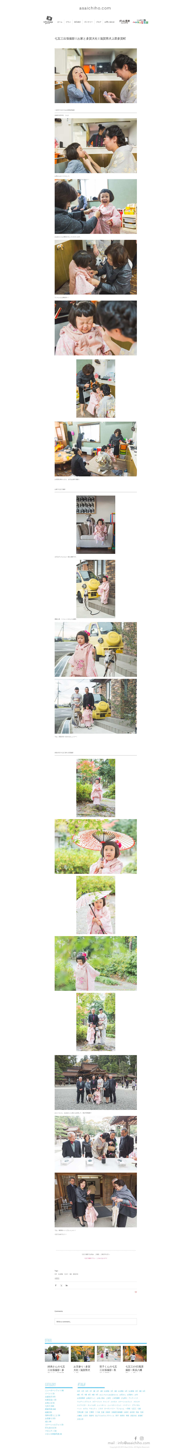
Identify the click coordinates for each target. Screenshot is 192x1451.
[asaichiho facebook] (135, 1438)
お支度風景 (81, 1398)
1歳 (94, 1391)
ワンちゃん (120, 1408)
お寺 (136, 1395)
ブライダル (136, 1405)
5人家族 (131, 1391)
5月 (136, 1391)
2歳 (101, 1391)
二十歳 (97, 1412)
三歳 (86, 1412)
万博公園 (80, 1412)
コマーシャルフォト (125, 1401)
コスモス (114, 1401)
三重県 (91, 1412)
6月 (144, 1391)
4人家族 (121, 1391)
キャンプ (106, 1401)
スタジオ (137, 1401)
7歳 (86, 1395)
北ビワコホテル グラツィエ (104, 1415)
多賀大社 (75, 1274)
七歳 (139, 1408)
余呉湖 (132, 1412)
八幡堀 (79, 1415)
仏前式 (126, 1412)
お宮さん (123, 1395)
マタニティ (93, 1408)
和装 (127, 1415)
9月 (97, 1395)
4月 (126, 1391)
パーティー (127, 1405)
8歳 (93, 1395)
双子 (117, 1415)
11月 (56, 1274)
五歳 (102, 1412)
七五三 (66, 1274)
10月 (78, 1391)
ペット (79, 1408)
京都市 (108, 1412)
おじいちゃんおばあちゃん (109, 1395)
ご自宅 (108, 1398)
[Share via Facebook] (56, 1285)
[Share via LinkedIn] (67, 1285)
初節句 (91, 1415)
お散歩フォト (91, 1398)
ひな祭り (124, 1398)
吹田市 (122, 1415)
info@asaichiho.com (134, 1443)
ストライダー (81, 1405)
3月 (112, 1391)
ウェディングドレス (84, 1401)
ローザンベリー (109, 1408)
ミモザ (100, 1408)
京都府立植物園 (117, 1412)
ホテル (85, 1408)
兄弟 (141, 1412)
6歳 (78, 1395)
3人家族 (60, 1274)
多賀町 (140, 1415)
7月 (82, 1395)
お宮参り (130, 1395)
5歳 (140, 1391)
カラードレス (97, 1401)
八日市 (85, 1415)
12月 (86, 1391)
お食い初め (101, 1398)
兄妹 (137, 1412)
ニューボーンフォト (115, 1405)
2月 (98, 1391)
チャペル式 (92, 1405)
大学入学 (80, 1419)
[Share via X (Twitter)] (61, 1285)
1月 (91, 1391)
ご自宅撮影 (116, 1398)
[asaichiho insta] (141, 1438)
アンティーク (133, 1398)
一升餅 (128, 1408)
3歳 (71, 1274)
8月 (89, 1395)
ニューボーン (101, 1405)
